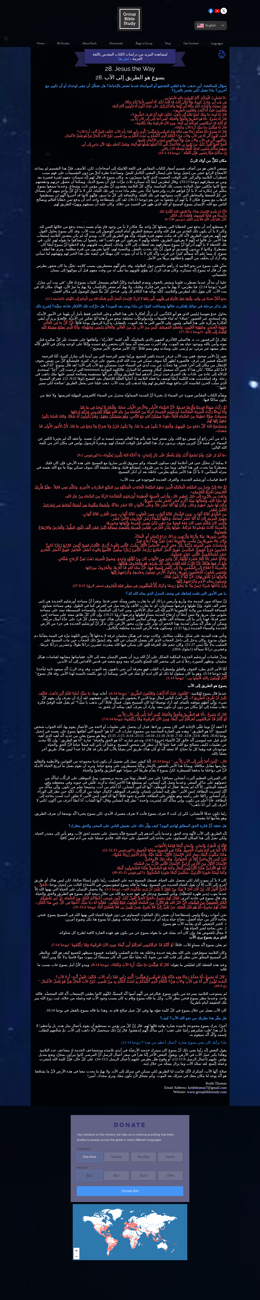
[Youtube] (217, 11)
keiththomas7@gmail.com (207, 1088)
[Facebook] (211, 11)
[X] (224, 11)
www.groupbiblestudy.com (207, 1092)
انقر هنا (123, 58)
